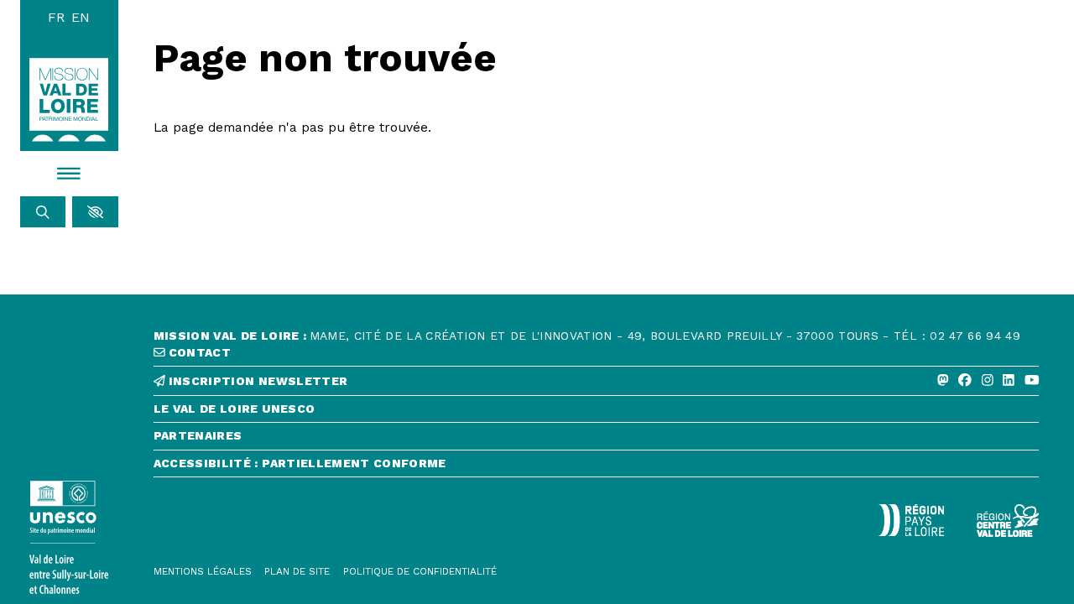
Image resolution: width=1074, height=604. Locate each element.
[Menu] (69, 174)
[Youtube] (1032, 380)
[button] (95, 212)
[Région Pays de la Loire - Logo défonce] (911, 520)
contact (197, 352)
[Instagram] (987, 380)
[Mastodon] (943, 380)
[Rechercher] (43, 212)
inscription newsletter (255, 381)
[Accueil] (68, 100)
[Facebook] (965, 380)
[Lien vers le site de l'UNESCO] (69, 537)
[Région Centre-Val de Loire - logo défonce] (1008, 520)
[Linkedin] (1008, 380)
